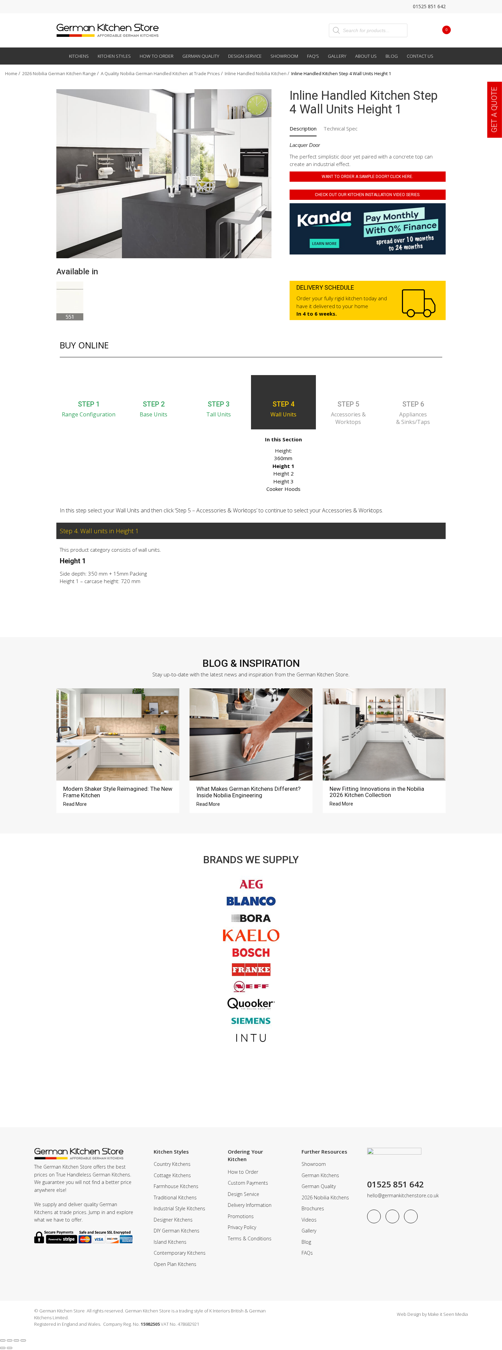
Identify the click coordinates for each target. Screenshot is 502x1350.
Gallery (337, 56)
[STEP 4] (283, 387)
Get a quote (494, 110)
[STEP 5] (348, 387)
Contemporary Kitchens (180, 1253)
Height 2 (283, 473)
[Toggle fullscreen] (9, 1340)
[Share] (16, 1340)
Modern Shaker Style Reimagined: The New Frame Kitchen (117, 792)
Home (11, 73)
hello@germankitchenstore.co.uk (403, 1195)
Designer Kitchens (173, 1219)
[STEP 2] (153, 387)
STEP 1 (89, 404)
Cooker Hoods (283, 488)
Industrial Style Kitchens (179, 1208)
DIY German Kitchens (176, 1230)
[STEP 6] (413, 387)
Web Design (409, 1314)
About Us (366, 56)
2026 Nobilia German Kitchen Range (59, 73)
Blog (392, 56)
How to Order (156, 56)
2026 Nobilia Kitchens (325, 1197)
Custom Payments (248, 1183)
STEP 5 (348, 404)
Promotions (241, 1216)
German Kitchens (320, 1175)
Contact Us (420, 56)
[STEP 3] (218, 387)
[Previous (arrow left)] (2, 1348)
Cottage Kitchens (172, 1175)
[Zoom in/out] (2, 1340)
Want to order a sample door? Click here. (367, 176)
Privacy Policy (242, 1227)
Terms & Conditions (249, 1238)
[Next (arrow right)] (9, 1348)
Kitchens (79, 56)
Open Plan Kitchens (175, 1264)
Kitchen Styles (114, 56)
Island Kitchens (170, 1242)
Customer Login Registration (422, 30)
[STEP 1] (88, 387)
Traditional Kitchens (175, 1197)
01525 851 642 (429, 6)
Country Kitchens (172, 1164)
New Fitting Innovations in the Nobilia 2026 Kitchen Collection (377, 792)
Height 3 (283, 481)
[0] (441, 29)
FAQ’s (313, 56)
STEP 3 (218, 404)
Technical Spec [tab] (340, 128)
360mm (283, 458)
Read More (75, 804)
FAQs (307, 1253)
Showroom (284, 56)
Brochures (313, 1208)
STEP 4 (283, 404)
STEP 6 (413, 404)
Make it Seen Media (448, 1314)
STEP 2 (154, 404)
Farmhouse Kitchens (176, 1186)
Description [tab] (303, 128)
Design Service (245, 56)
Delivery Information (249, 1205)
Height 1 (283, 466)
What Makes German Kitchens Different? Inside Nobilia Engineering (248, 792)
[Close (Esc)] (23, 1340)
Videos (309, 1219)
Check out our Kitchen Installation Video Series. (367, 194)
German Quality (200, 56)
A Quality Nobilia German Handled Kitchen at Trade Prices (160, 73)
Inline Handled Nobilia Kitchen (256, 73)
